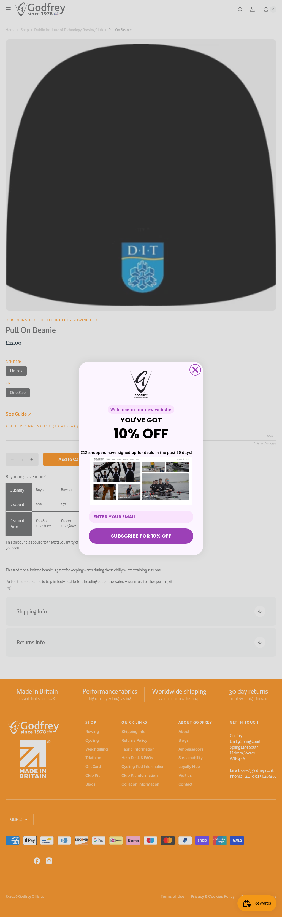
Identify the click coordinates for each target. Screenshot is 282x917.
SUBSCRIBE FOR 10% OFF (141, 535)
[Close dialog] (195, 369)
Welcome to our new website (141, 409)
